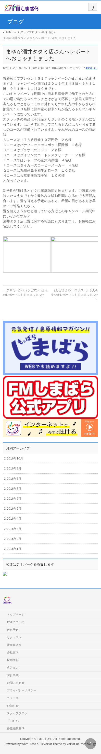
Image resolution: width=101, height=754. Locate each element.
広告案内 (13, 668)
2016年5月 (14, 508)
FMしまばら (45, 739)
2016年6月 (14, 498)
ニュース (13, 698)
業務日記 (91, 67)
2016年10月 (15, 458)
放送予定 (13, 630)
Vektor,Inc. (73, 744)
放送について (16, 622)
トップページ (16, 614)
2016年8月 (14, 478)
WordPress (28, 744)
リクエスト (14, 637)
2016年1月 (14, 549)
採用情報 (13, 660)
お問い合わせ (16, 683)
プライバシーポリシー (21, 690)
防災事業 (13, 675)
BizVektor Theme (50, 744)
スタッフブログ (17, 713)
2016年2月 (14, 539)
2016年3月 (14, 529)
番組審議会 (14, 645)
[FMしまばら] (21, 9)
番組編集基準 (16, 728)
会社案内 (13, 652)
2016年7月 (14, 488)
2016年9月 (14, 468)
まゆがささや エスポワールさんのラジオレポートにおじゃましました (74, 295)
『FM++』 (13, 721)
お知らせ (13, 706)
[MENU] (92, 7)
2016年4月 (14, 518)
